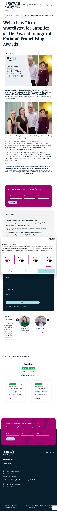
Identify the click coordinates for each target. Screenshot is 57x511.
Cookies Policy (49, 505)
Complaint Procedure (9, 507)
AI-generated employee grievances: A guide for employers (21, 234)
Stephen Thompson (11, 163)
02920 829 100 (33, 5)
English (42, 5)
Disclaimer (6, 505)
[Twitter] (44, 452)
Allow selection (29, 271)
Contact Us (7, 336)
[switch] (21, 261)
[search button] (24, 5)
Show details (49, 266)
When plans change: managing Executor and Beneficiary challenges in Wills (26, 223)
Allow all (46, 271)
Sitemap (51, 507)
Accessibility (15, 505)
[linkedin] (50, 452)
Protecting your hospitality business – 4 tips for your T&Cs (21, 220)
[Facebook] (47, 452)
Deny (10, 271)
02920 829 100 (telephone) (13, 471)
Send (22, 302)
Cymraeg (49, 5)
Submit (13, 202)
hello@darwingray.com (9, 459)
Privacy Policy (27, 306)
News (10, 15)
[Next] (48, 319)
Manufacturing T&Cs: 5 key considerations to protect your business (24, 232)
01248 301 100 (10, 484)
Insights (17, 15)
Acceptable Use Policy (27, 505)
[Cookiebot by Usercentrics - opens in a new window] (48, 239)
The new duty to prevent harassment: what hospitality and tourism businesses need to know (26, 228)
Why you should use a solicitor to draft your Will (18, 225)
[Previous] (17, 319)
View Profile (25, 332)
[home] (9, 453)
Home (4, 15)
